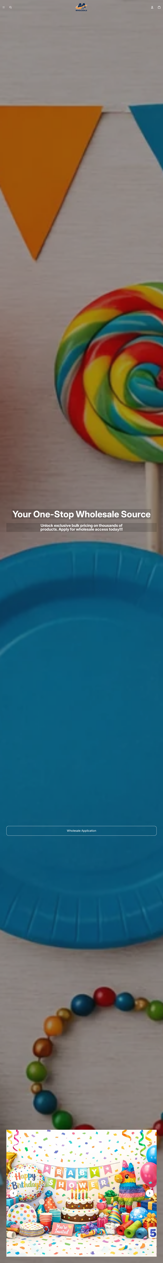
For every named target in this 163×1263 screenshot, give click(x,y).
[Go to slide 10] (99, 1252)
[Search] (10, 7)
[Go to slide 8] (91, 1252)
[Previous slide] (13, 1193)
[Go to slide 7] (87, 1252)
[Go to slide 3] (72, 1252)
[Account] (152, 7)
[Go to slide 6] (83, 1252)
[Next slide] (149, 1193)
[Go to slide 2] (68, 1252)
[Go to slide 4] (76, 1252)
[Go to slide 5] (80, 1252)
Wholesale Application (81, 830)
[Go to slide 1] (64, 1252)
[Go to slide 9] (95, 1252)
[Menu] (3, 7)
